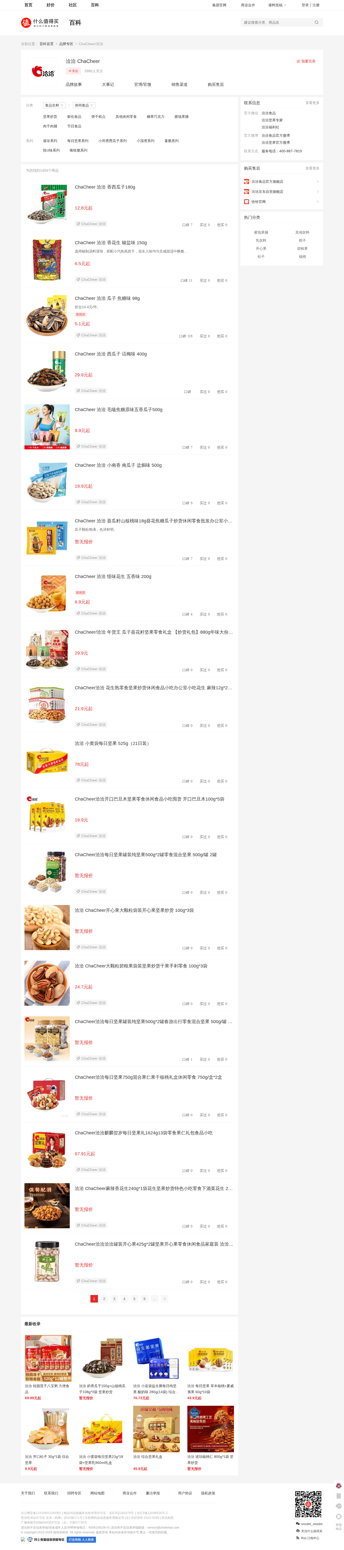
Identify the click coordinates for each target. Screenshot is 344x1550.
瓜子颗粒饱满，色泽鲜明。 (96, 529)
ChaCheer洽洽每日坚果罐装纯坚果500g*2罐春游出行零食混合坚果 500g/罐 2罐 (152, 1022)
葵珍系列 (50, 141)
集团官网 (219, 5)
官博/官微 (142, 84)
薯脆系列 (171, 141)
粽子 (302, 240)
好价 (51, 5)
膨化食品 (74, 117)
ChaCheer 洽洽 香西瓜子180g (105, 187)
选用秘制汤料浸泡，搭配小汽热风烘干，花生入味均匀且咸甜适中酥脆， (131, 251)
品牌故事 (74, 84)
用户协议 (185, 1493)
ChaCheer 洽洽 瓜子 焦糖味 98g (107, 298)
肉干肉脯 (50, 126)
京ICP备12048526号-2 (152, 1513)
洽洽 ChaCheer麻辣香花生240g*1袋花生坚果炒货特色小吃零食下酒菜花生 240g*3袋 (154, 1189)
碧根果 (302, 248)
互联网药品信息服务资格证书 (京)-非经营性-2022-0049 (122, 1518)
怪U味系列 (51, 150)
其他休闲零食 (126, 117)
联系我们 (51, 1493)
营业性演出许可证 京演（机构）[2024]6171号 (52, 1518)
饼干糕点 (98, 117)
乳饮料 (261, 240)
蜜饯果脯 (182, 117)
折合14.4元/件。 (87, 307)
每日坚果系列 (77, 141)
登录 (305, 5)
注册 (316, 5)
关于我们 (28, 1493)
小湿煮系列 (145, 141)
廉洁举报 (153, 1493)
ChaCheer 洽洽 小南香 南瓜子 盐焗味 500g (118, 465)
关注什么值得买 (311, 1531)
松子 (261, 257)
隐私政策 (208, 1493)
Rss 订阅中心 (310, 1538)
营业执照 (167, 1518)
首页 (28, 5)
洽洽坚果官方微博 (276, 142)
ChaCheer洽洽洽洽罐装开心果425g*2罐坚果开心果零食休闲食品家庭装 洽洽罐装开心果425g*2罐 (154, 1244)
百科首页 (47, 44)
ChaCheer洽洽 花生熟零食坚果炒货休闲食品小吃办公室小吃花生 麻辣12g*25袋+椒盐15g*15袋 (152, 688)
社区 (73, 5)
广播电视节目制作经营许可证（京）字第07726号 (54, 1522)
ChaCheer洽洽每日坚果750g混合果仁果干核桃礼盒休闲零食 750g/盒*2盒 (148, 1077)
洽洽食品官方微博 (276, 135)
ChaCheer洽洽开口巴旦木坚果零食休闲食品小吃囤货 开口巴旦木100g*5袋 (149, 799)
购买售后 (216, 84)
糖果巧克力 (155, 117)
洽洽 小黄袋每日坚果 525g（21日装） (113, 743)
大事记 (108, 84)
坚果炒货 (50, 117)
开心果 (261, 248)
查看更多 (312, 103)
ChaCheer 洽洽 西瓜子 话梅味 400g (111, 353)
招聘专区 (74, 1493)
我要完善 (308, 61)
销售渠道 (179, 84)
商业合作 (248, 5)
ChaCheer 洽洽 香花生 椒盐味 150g (111, 242)
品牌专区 (66, 44)
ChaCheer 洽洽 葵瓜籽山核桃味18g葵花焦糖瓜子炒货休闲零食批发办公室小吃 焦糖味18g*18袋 (153, 521)
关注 (75, 71)
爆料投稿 (275, 5)
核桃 (302, 257)
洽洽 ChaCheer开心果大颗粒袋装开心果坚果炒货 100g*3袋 (134, 910)
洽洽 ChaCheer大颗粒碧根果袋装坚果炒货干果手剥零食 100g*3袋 (141, 965)
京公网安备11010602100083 (41, 1513)
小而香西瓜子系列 (112, 141)
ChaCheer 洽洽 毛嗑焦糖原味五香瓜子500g (118, 409)
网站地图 (97, 1493)
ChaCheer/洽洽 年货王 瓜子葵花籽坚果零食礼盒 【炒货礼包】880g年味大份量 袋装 (154, 632)
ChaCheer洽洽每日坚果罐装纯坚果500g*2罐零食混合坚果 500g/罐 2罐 (146, 854)
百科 (95, 5)
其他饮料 (302, 232)
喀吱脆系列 (78, 150)
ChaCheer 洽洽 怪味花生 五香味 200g (113, 576)
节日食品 (74, 126)
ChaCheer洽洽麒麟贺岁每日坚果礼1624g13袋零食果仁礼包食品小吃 (144, 1132)
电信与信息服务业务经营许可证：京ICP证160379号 (99, 1513)
